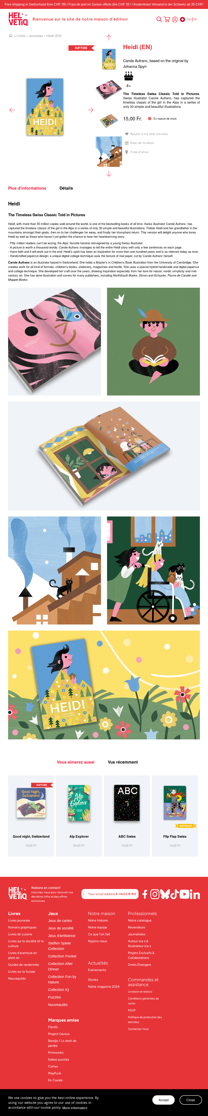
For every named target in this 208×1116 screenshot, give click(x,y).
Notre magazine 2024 (104, 987)
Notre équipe (98, 927)
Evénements (97, 970)
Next (90, 110)
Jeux (53, 913)
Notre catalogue (140, 920)
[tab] (33, 188)
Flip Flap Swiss (174, 836)
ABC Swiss (127, 836)
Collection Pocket (62, 956)
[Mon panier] (167, 19)
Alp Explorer (79, 836)
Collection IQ (58, 990)
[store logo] (18, 19)
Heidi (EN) (54, 35)
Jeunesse (36, 35)
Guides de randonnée (23, 965)
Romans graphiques (22, 927)
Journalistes (136, 934)
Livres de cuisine (20, 934)
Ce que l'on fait (99, 934)
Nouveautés (17, 978)
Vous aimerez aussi (75, 762)
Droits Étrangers (139, 965)
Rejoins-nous (97, 941)
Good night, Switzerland (31, 836)
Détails (66, 188)
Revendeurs (136, 927)
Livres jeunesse (19, 920)
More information (74, 1108)
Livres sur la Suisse (21, 971)
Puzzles (54, 997)
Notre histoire (98, 920)
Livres (21, 35)
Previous (12, 110)
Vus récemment (123, 762)
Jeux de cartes (60, 921)
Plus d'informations (27, 188)
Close (190, 1100)
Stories (93, 980)
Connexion (175, 19)
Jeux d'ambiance (61, 936)
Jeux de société (61, 928)
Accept (164, 1100)
